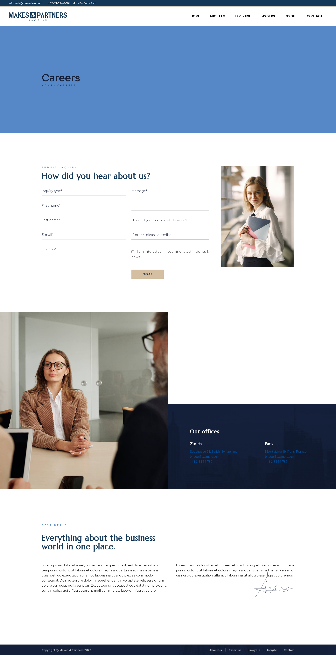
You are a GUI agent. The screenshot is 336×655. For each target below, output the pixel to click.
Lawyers (254, 650)
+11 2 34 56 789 (201, 462)
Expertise (235, 650)
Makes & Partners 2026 (75, 650)
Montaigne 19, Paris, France (286, 451)
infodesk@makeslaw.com (25, 3)
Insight (272, 650)
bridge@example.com (205, 456)
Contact (289, 650)
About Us (215, 650)
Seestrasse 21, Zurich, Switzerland (213, 451)
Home (47, 85)
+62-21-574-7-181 (59, 3)
